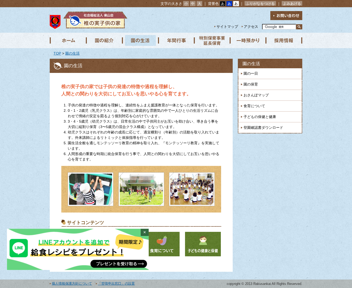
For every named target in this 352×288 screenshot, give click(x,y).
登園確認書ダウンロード (263, 127)
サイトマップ (227, 26)
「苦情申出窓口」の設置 (116, 283)
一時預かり (248, 40)
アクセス (251, 26)
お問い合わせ (286, 15)
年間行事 (176, 40)
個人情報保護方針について (72, 283)
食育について (162, 244)
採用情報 (284, 40)
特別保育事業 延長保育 (212, 40)
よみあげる (292, 4)
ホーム (68, 40)
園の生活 (140, 40)
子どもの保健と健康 (260, 117)
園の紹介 (104, 40)
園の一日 (251, 73)
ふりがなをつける (260, 4)
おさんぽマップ (256, 95)
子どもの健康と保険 (203, 244)
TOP (57, 53)
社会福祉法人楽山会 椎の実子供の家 (94, 20)
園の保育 (251, 84)
